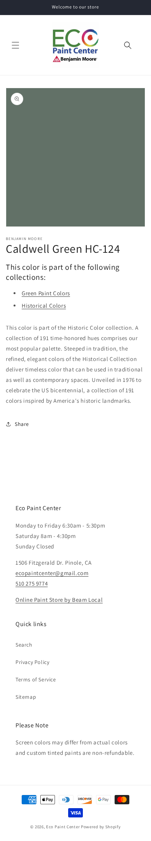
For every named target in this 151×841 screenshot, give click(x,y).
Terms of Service (35, 679)
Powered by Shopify (101, 826)
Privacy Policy (32, 662)
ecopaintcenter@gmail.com (51, 573)
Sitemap (25, 696)
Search (24, 644)
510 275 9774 (31, 583)
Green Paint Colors (46, 293)
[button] (15, 45)
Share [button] (22, 423)
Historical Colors (44, 305)
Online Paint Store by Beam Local (59, 599)
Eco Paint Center (63, 826)
